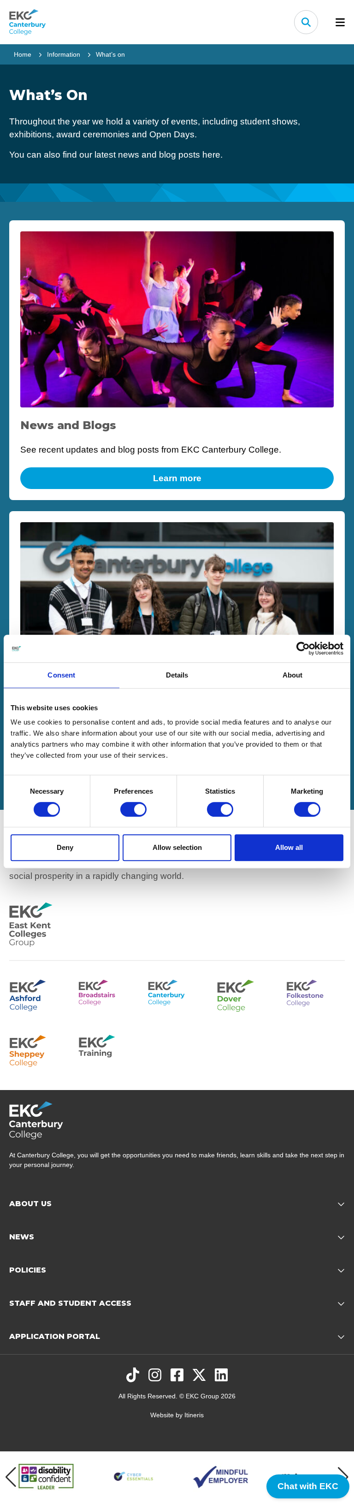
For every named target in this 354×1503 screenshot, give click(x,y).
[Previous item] (11, 1477)
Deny (65, 847)
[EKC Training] (107, 1049)
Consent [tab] (61, 675)
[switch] (133, 809)
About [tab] (293, 675)
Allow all (289, 847)
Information (63, 54)
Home (22, 54)
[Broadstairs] (107, 994)
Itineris (194, 1415)
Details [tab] (177, 675)
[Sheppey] (38, 1049)
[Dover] (246, 994)
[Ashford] (38, 994)
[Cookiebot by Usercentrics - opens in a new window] (303, 648)
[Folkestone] (316, 994)
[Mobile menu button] (340, 22)
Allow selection (177, 847)
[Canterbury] (177, 994)
